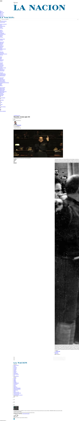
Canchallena (2, 59)
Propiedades (2, 33)
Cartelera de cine (2, 73)
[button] (39, 64)
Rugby (1, 57)
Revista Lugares (2, 89)
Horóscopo (1, 65)
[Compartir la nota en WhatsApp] (15, 160)
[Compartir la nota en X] (15, 163)
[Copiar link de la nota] (14, 161)
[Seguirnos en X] (14, 399)
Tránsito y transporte (3, 24)
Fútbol (1, 56)
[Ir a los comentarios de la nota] (16, 159)
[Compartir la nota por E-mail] (16, 163)
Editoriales (1, 51)
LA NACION (15, 115)
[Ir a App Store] (16, 409)
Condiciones (24, 413)
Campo (1, 32)
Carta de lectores (2, 81)
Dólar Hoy (1, 31)
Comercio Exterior (3, 34)
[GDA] (16, 416)
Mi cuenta (2, 16)
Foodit (2, 13)
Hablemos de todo (3, 48)
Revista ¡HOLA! (2, 88)
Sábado (1, 83)
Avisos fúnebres (2, 79)
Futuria (1, 30)
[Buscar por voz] (78, 19)
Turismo (1, 63)
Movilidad (1, 35)
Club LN (2, 15)
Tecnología (1, 64)
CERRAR (1, 0)
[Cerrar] (13, 17)
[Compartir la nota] (14, 160)
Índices (1, 36)
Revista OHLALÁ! (2, 87)
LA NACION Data (2, 26)
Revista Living (2, 90)
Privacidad (27, 413)
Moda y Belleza (2, 69)
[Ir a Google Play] (16, 407)
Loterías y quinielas (3, 67)
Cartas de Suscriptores (3, 53)
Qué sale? (1, 72)
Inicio (2, 11)
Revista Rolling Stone (3, 91)
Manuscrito (56, 352)
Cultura (18, 115)
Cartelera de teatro (3, 74)
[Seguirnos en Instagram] (14, 402)
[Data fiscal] (14, 419)
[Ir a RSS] (14, 404)
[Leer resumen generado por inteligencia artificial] (14, 159)
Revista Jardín (2, 92)
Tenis (1, 58)
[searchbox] (39, 19)
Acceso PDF (2, 77)
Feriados (1, 66)
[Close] (14, 357)
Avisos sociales (2, 80)
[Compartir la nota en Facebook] (14, 163)
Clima (1, 25)
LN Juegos (1, 62)
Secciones (2, 12)
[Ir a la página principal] (39, 10)
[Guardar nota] (15, 159)
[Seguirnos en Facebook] (14, 397)
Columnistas (2, 52)
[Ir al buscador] (14, 4)
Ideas (1, 84)
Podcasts (1, 68)
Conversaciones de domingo (4, 82)
